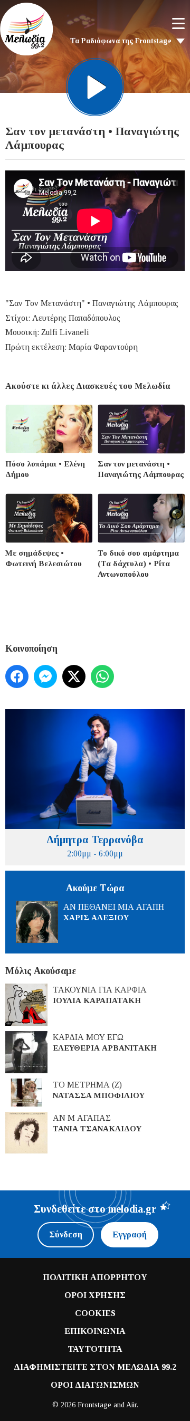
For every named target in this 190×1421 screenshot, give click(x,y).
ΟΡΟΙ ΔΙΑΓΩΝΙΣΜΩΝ (95, 1384)
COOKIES (95, 1313)
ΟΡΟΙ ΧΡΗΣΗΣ (95, 1295)
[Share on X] (74, 676)
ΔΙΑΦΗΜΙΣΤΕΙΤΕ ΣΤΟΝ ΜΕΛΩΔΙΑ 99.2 (95, 1366)
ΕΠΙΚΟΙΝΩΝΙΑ (95, 1331)
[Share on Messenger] (45, 676)
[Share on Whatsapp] (102, 676)
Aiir (131, 1405)
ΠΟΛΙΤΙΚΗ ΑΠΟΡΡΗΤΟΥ (95, 1277)
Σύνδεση (65, 1234)
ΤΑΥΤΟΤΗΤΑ (95, 1348)
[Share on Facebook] (16, 676)
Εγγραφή (129, 1234)
